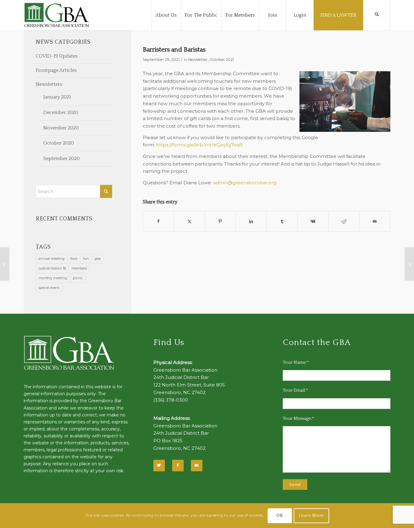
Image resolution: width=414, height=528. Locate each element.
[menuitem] (166, 15)
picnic (78, 278)
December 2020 (60, 112)
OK (279, 515)
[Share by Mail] (374, 221)
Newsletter (198, 59)
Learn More (311, 515)
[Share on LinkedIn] (251, 221)
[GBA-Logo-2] (57, 15)
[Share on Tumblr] (282, 221)
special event (48, 288)
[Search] (376, 15)
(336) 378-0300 (170, 400)
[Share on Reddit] (344, 221)
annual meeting (51, 258)
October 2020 (58, 143)
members (79, 268)
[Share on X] (189, 221)
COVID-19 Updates (57, 56)
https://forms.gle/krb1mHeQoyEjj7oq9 (199, 145)
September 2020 (61, 158)
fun (86, 258)
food (73, 258)
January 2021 (57, 97)
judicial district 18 (52, 268)
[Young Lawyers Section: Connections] (4, 264)
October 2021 (221, 59)
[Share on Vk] (313, 221)
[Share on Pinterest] (220, 221)
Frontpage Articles (56, 70)
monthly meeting (52, 278)
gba (98, 258)
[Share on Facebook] (158, 221)
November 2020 (61, 128)
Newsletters (49, 84)
